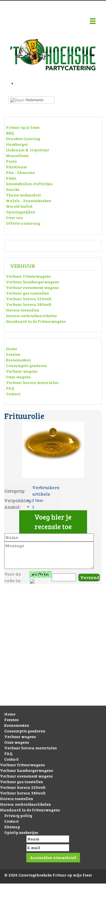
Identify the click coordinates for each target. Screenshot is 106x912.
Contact (13, 393)
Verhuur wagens (22, 371)
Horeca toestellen (22, 310)
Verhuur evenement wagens (32, 287)
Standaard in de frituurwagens (36, 321)
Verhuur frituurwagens (28, 276)
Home (11, 348)
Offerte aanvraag (23, 223)
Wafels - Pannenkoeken (28, 200)
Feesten (13, 354)
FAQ (10, 388)
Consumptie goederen (26, 365)
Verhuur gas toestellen (27, 293)
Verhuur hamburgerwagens (32, 281)
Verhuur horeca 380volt (28, 304)
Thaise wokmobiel (23, 195)
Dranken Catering (23, 138)
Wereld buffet (19, 206)
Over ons (14, 217)
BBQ (10, 133)
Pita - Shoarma (20, 172)
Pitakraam (16, 166)
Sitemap (12, 826)
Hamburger (17, 144)
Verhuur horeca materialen (32, 382)
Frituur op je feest (23, 127)
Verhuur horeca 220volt (28, 298)
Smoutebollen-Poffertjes (29, 183)
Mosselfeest (17, 155)
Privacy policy (18, 815)
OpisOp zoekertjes (21, 832)
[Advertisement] (53, 650)
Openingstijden (20, 212)
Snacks (13, 189)
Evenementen (18, 360)
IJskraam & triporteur (27, 150)
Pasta (11, 161)
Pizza (11, 178)
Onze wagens (18, 376)
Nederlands (34, 100)
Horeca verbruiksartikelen (31, 315)
